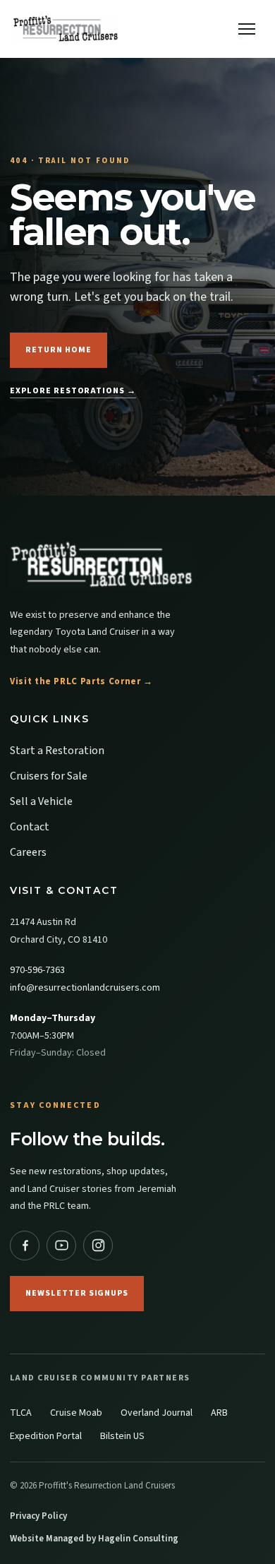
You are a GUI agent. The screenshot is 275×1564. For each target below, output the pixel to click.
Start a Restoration (57, 750)
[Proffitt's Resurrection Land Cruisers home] (137, 565)
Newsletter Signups (76, 1293)
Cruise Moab (76, 1413)
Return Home (58, 350)
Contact (29, 827)
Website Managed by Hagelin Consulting (94, 1538)
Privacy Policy (38, 1516)
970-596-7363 (37, 970)
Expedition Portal (46, 1436)
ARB (219, 1413)
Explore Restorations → (73, 391)
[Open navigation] (246, 28)
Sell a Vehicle (41, 801)
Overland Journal (156, 1413)
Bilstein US (122, 1436)
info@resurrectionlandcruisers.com (85, 988)
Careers (28, 852)
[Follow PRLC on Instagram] (98, 1245)
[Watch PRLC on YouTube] (61, 1245)
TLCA (21, 1413)
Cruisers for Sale (48, 776)
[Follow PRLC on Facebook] (24, 1245)
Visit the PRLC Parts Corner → (81, 681)
